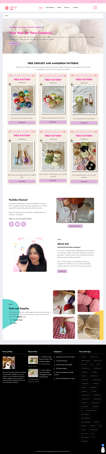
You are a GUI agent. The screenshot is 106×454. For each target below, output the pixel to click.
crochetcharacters (94, 376)
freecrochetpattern (85, 414)
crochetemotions (85, 383)
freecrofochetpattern (85, 422)
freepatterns (83, 426)
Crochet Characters (61, 361)
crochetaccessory (97, 368)
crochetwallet (95, 406)
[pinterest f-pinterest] (102, 2)
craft (91, 364)
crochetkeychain (97, 395)
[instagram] (94, 2)
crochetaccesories (85, 368)
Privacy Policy (7, 351)
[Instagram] (11, 224)
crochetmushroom (85, 399)
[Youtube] (17, 224)
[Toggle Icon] (95, 7)
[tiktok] (99, 2)
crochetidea (93, 391)
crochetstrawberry (95, 403)
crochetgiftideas (93, 387)
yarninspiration (84, 441)
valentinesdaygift (85, 437)
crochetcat (83, 376)
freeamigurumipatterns (91, 410)
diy (81, 410)
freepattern (96, 422)
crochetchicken (84, 379)
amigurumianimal (94, 356)
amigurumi (83, 356)
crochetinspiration (85, 395)
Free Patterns (50, 7)
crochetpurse (84, 403)
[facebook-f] (92, 2)
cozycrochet (84, 364)
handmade (92, 426)
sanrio (92, 433)
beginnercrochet (97, 360)
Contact (75, 7)
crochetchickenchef (96, 379)
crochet (98, 364)
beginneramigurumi (85, 360)
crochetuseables (84, 406)
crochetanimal (84, 372)
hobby (100, 426)
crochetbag (94, 372)
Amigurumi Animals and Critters (65, 357)
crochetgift (83, 387)
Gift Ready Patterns (61, 368)
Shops (66, 7)
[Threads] (23, 224)
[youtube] (97, 2)
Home (41, 7)
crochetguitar (84, 391)
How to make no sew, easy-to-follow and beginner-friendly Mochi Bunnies (45, 373)
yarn (93, 437)
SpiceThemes (67, 451)
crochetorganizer (97, 399)
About (59, 7)
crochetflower (95, 383)
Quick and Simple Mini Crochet (65, 378)
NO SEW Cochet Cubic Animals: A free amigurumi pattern (45, 359)
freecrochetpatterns (85, 418)
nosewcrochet (84, 433)
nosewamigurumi (94, 429)
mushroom (83, 429)
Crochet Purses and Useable (64, 365)
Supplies (19, 317)
